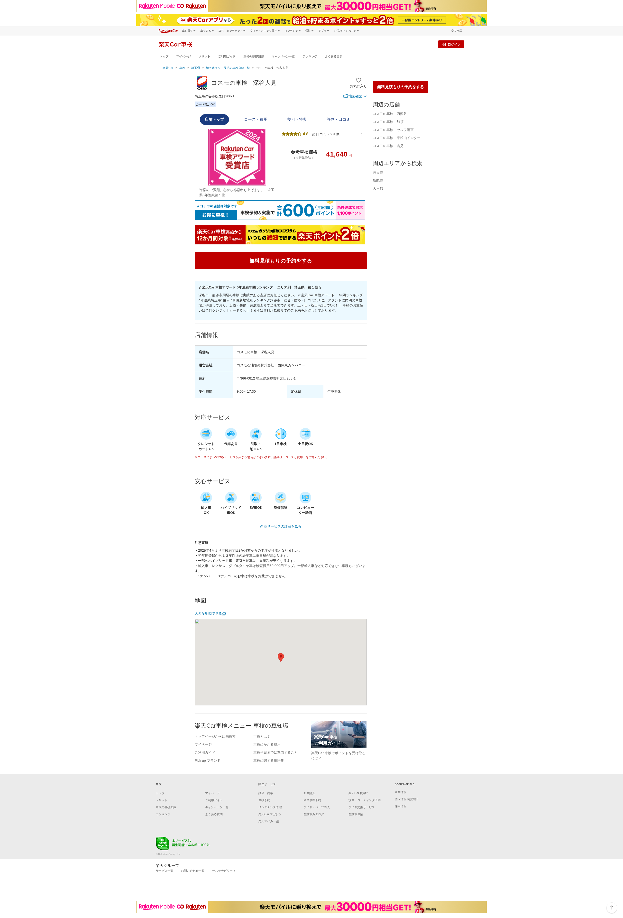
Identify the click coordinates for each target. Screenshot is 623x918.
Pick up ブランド (207, 760)
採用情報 (400, 806)
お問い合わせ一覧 (192, 870)
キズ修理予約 (312, 800)
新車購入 (309, 793)
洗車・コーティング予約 (364, 800)
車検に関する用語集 (268, 760)
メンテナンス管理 (270, 807)
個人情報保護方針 (406, 799)
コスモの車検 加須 (388, 122)
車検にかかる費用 (267, 744)
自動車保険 (355, 814)
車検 (182, 68)
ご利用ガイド (227, 57)
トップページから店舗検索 (215, 736)
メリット (204, 57)
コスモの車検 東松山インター (397, 138)
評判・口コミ (338, 119)
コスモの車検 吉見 (388, 146)
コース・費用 (255, 119)
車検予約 (264, 800)
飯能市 (378, 180)
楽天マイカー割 (268, 821)
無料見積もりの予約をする (400, 87)
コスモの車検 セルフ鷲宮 (393, 130)
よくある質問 (333, 57)
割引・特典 (297, 119)
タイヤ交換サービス (361, 807)
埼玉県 (195, 68)
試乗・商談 (265, 793)
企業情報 (400, 792)
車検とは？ (261, 736)
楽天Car (168, 68)
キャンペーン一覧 (283, 57)
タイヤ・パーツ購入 (316, 807)
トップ (164, 57)
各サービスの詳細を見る (282, 526)
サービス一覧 (164, 870)
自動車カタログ (313, 814)
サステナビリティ (224, 870)
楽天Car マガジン (270, 814)
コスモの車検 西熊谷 (390, 114)
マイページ (183, 57)
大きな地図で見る (208, 613)
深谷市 (378, 172)
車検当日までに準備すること (275, 752)
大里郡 (378, 188)
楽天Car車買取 (358, 793)
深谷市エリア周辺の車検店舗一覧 (228, 68)
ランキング (309, 57)
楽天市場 (456, 31)
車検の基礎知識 (253, 57)
